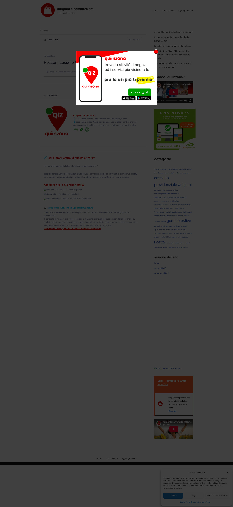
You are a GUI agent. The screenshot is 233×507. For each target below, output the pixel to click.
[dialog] (116, 78)
